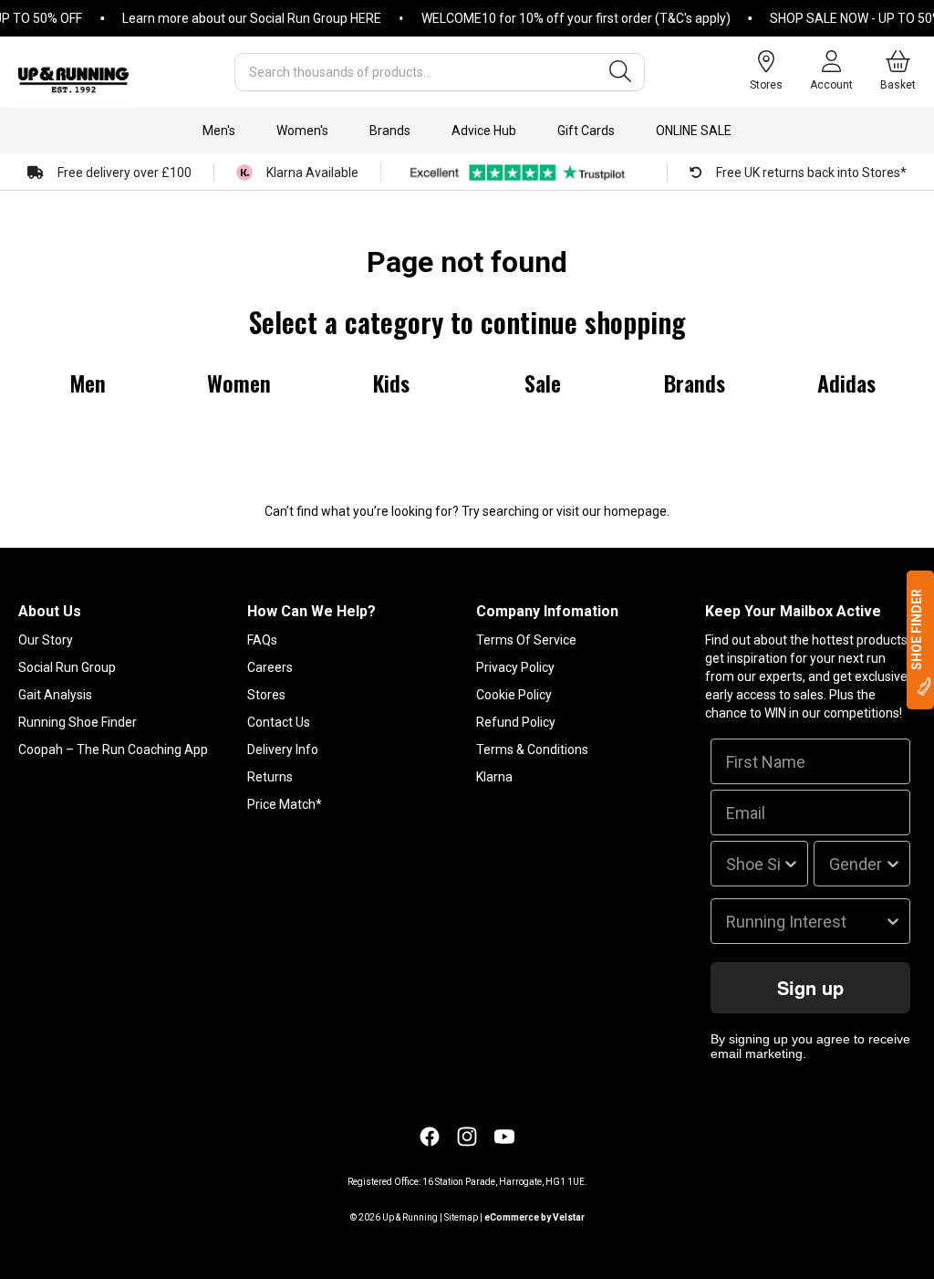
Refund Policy (515, 722)
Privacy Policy (515, 667)
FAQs (262, 640)
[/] (73, 71)
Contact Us (278, 722)
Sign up (810, 987)
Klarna (494, 777)
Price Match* (284, 804)
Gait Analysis (55, 694)
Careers (270, 667)
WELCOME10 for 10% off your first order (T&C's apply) (563, 18)
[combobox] (439, 72)
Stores (266, 694)
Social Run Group (67, 667)
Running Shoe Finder (77, 722)
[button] (218, 130)
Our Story (45, 640)
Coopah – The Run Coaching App (113, 749)
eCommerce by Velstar (534, 1217)
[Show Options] (791, 864)
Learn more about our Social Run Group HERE (238, 18)
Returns (270, 777)
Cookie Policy (514, 694)
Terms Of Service (526, 640)
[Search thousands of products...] (620, 72)
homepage (635, 511)
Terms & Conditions (532, 749)
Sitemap (461, 1217)
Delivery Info (282, 749)
